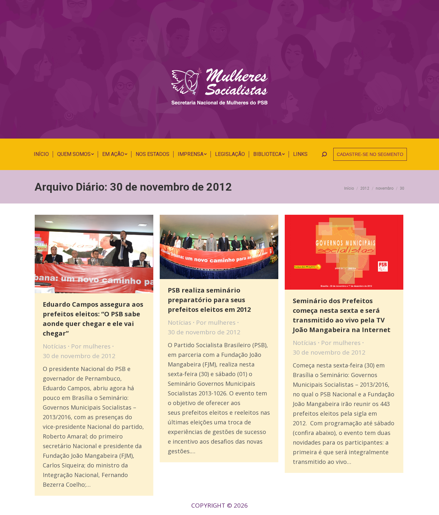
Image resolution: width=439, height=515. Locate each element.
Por (91, 346)
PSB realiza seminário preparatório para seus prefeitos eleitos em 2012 (209, 300)
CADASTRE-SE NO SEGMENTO (370, 154)
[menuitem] (41, 154)
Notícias (54, 346)
